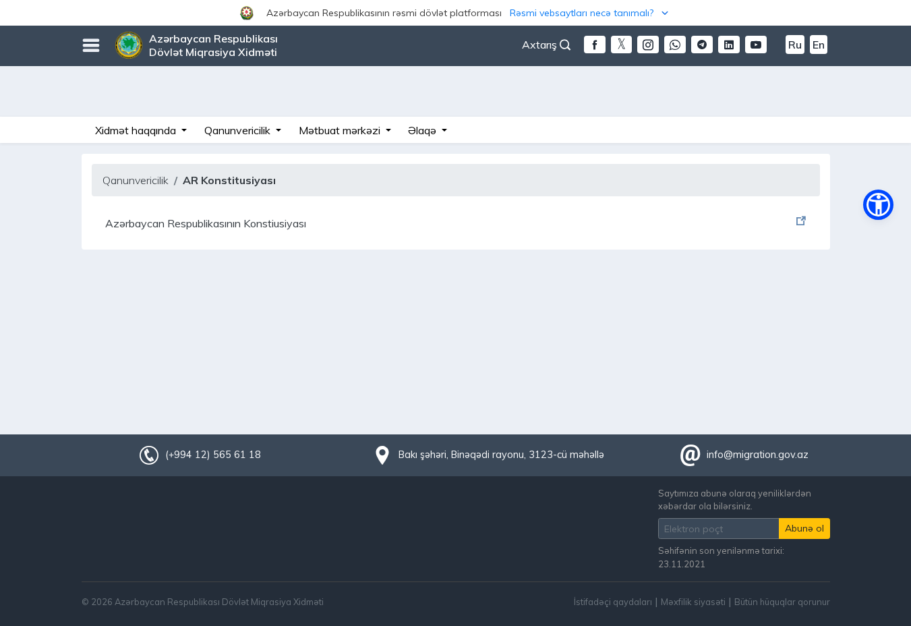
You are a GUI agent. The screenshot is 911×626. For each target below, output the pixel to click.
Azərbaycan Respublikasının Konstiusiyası (205, 223)
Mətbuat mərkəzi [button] (341, 130)
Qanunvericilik (135, 180)
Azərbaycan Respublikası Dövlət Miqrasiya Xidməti (213, 45)
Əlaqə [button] (423, 130)
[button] (455, 13)
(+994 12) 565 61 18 (213, 455)
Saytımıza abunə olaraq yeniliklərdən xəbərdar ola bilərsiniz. (734, 499)
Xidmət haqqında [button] (137, 130)
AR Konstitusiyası (229, 180)
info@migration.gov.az (758, 455)
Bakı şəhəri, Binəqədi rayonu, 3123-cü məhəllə (501, 455)
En (819, 44)
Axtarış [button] (541, 44)
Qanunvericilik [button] (238, 130)
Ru (795, 44)
